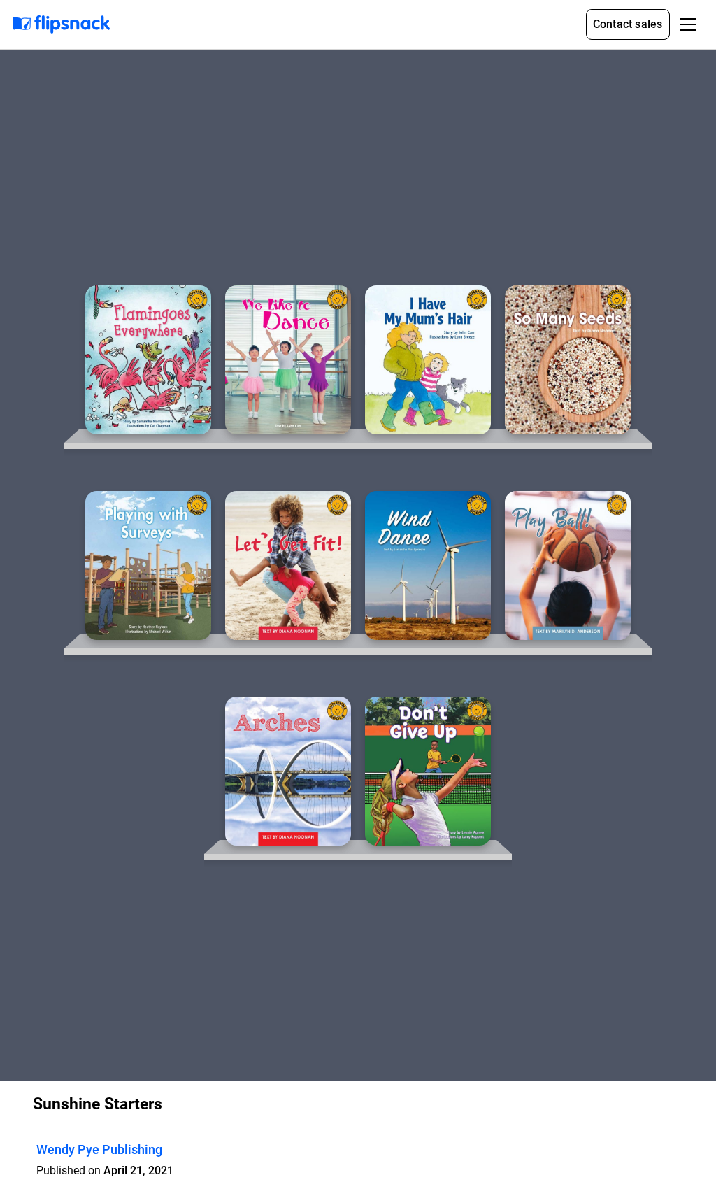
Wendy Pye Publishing (99, 1149)
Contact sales (628, 24)
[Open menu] (688, 24)
